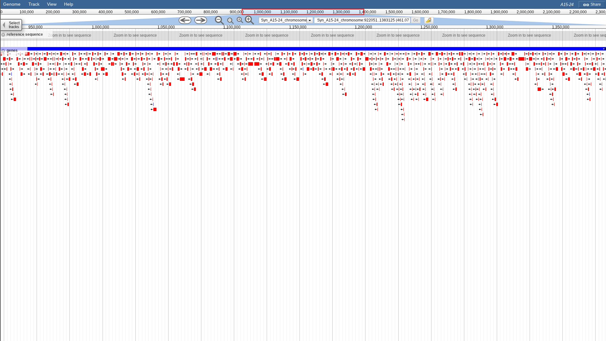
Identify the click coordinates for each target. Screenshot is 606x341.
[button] (415, 20)
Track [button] (33, 4)
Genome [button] (12, 4)
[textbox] (363, 20)
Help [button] (68, 4)
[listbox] (286, 20)
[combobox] (362, 20)
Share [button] (595, 4)
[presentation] (310, 20)
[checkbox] (430, 22)
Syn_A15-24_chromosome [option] (284, 20)
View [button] (51, 4)
